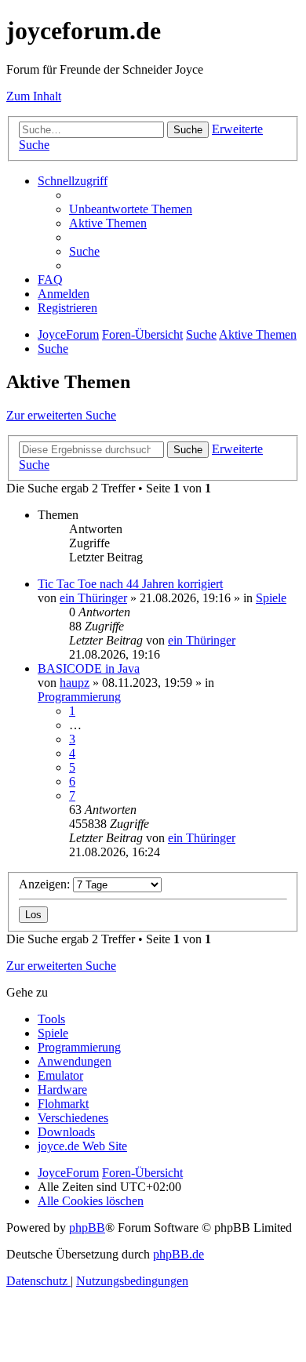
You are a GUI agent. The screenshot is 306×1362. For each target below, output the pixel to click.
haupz (74, 682)
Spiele (271, 598)
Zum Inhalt (33, 96)
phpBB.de (178, 1254)
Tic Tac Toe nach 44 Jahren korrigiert (130, 583)
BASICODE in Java (89, 668)
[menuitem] (130, 209)
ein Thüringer (93, 598)
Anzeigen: (46, 884)
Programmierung (79, 696)
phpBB (87, 1227)
